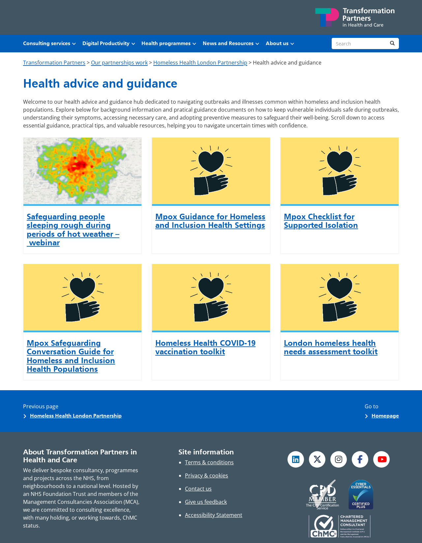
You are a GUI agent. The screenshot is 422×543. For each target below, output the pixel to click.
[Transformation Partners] (354, 17)
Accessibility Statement (213, 515)
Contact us (198, 488)
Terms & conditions (209, 462)
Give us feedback (206, 501)
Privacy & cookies (206, 475)
